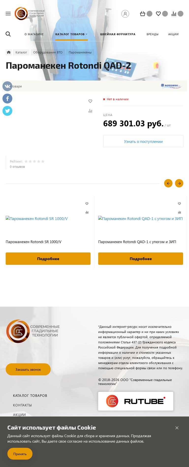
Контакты (22, 405)
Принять (20, 453)
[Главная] (9, 52)
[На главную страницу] (29, 13)
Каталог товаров (30, 395)
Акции (19, 414)
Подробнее (48, 258)
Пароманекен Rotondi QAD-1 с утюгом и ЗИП (137, 241)
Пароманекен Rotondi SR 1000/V (33, 241)
